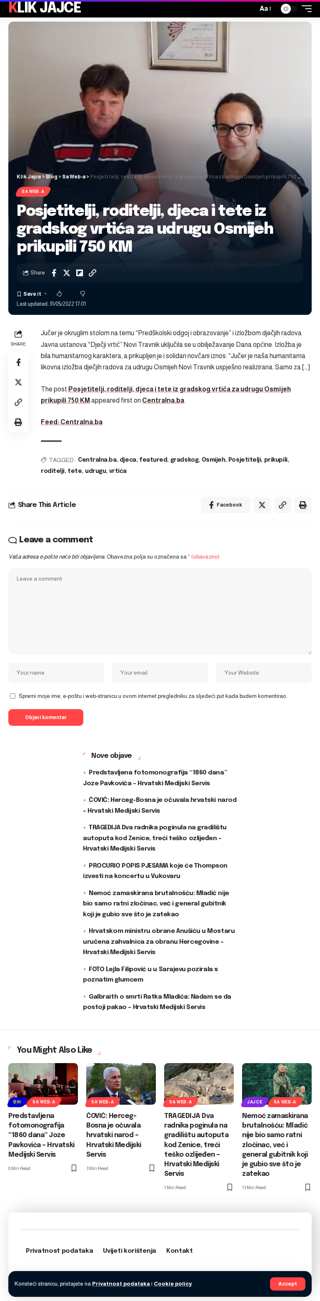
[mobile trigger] (305, 8)
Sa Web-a (33, 191)
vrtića (118, 471)
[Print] (18, 422)
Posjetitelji (244, 460)
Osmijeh (213, 460)
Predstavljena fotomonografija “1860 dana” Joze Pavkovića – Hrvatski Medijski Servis (41, 1135)
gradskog (184, 460)
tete (75, 471)
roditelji (53, 471)
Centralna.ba (163, 400)
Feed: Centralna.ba (71, 421)
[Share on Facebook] (54, 272)
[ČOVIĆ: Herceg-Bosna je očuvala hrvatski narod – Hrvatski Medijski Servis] (121, 1084)
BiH (17, 1102)
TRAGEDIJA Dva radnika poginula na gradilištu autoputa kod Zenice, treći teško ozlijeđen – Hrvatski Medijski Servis (155, 838)
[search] (249, 9)
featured (153, 460)
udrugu (95, 471)
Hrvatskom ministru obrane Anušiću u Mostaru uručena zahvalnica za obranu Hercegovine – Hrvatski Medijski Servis (159, 942)
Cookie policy (173, 1284)
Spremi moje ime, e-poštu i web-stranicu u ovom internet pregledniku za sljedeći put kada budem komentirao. (153, 696)
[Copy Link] (92, 272)
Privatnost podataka (121, 1284)
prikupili (276, 460)
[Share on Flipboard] (79, 272)
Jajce (254, 1102)
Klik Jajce (44, 8)
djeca (128, 460)
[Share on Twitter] (66, 272)
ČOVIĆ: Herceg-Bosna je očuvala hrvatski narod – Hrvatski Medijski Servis (113, 1135)
